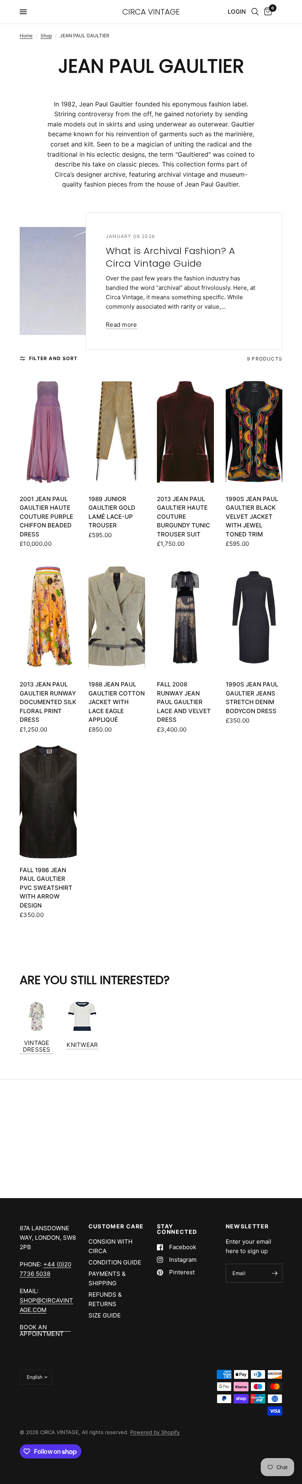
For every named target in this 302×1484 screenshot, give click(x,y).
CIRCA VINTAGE (151, 12)
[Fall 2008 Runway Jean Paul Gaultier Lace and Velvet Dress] (185, 617)
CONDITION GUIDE (114, 1262)
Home (26, 35)
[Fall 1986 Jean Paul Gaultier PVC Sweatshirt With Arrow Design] (48, 803)
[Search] (255, 12)
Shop (46, 35)
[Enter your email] (274, 1273)
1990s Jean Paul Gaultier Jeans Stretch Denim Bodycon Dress (252, 698)
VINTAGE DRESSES (37, 1046)
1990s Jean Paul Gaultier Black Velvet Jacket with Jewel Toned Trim (252, 516)
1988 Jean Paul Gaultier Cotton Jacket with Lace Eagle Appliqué (116, 702)
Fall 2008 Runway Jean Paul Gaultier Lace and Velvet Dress (184, 702)
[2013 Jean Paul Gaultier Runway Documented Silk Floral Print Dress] (48, 617)
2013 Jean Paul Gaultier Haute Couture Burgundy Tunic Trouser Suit (183, 516)
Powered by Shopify (155, 1432)
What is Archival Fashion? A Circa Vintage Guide (170, 257)
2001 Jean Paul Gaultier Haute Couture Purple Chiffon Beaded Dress (46, 516)
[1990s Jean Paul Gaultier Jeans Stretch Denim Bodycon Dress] (254, 617)
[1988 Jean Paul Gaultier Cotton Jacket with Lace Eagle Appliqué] (116, 617)
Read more (121, 324)
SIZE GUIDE (104, 1315)
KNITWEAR (82, 1044)
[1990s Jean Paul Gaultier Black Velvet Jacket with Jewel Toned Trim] (254, 432)
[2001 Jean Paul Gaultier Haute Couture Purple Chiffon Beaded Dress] (48, 432)
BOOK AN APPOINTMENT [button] (42, 1327)
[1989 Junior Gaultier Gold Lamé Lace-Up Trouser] (116, 432)
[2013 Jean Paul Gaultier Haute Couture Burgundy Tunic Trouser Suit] (185, 432)
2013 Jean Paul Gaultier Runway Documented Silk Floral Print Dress (48, 702)
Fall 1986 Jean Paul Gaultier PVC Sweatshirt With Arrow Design (46, 887)
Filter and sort (53, 358)
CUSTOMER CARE (116, 1226)
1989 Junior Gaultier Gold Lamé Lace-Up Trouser (111, 512)
